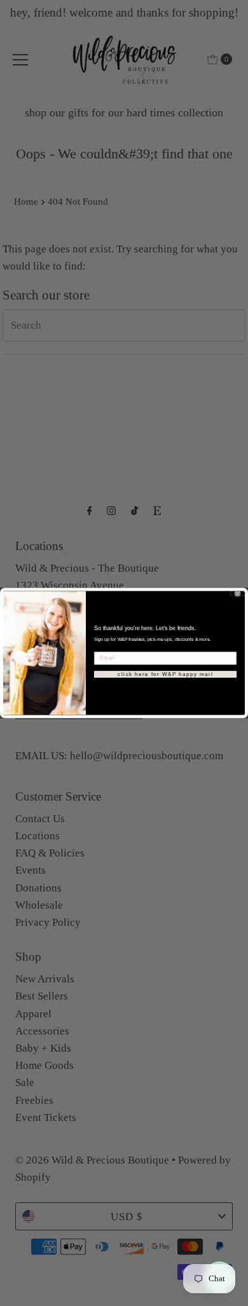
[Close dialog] (237, 594)
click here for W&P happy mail (165, 674)
